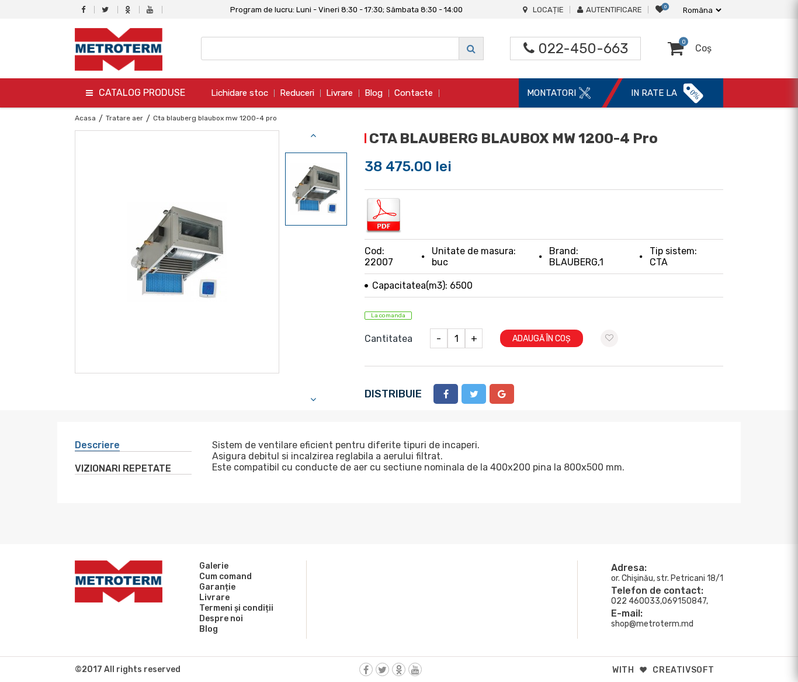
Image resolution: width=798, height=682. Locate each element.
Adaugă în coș (541, 339)
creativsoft (683, 670)
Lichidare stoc (239, 93)
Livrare (339, 93)
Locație (548, 9)
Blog (374, 93)
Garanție (217, 587)
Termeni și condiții (236, 608)
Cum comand (225, 576)
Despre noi (221, 619)
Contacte (413, 93)
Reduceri (297, 93)
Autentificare (614, 9)
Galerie (213, 566)
